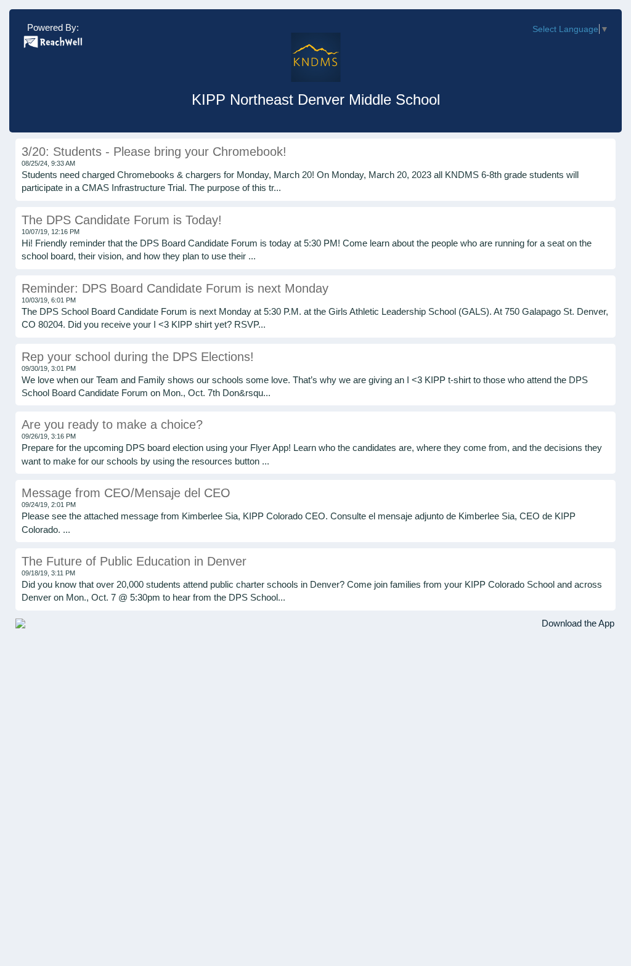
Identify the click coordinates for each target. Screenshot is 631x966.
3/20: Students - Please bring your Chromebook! (154, 151)
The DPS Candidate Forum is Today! (122, 220)
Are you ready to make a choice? (112, 424)
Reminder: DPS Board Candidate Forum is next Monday (175, 288)
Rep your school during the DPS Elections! (138, 356)
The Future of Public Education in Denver (134, 561)
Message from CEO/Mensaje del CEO (126, 493)
